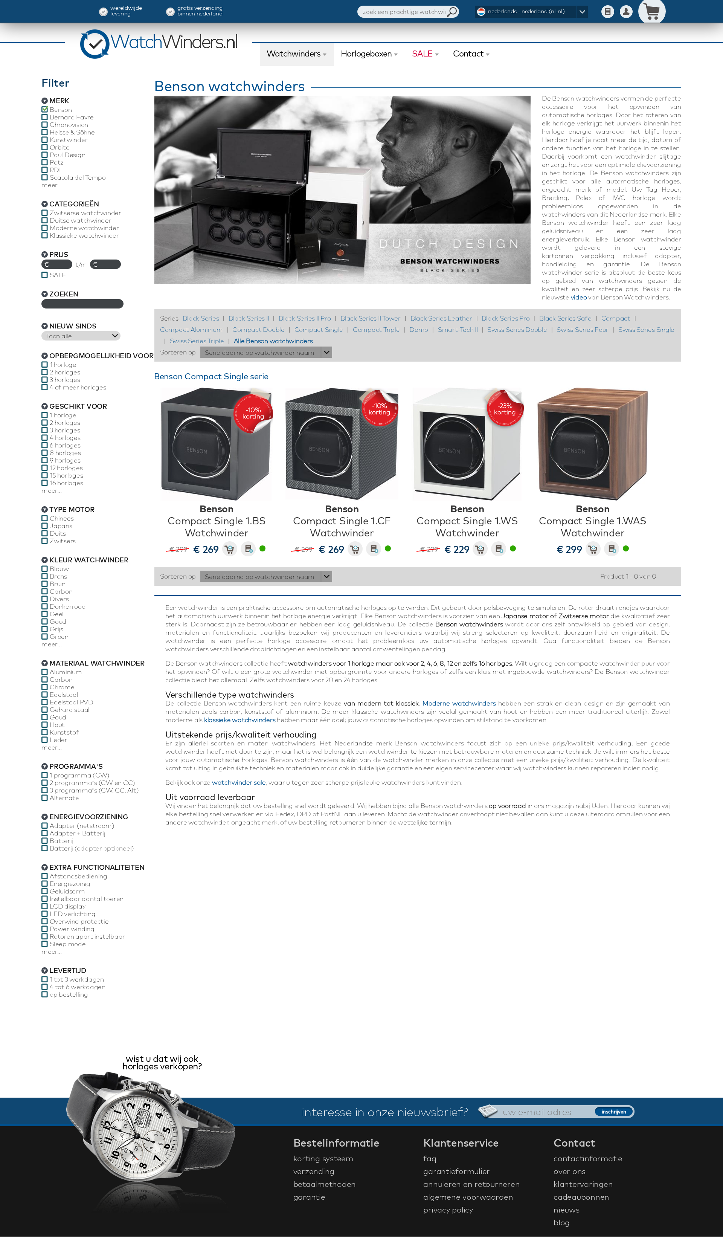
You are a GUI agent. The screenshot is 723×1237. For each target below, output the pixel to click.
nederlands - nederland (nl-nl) (526, 11)
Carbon (61, 591)
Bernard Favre (72, 117)
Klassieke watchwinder (84, 235)
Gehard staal (70, 709)
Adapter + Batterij (77, 833)
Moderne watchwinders (459, 703)
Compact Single (318, 329)
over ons (570, 1171)
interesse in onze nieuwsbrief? (385, 1111)
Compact (615, 318)
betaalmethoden (324, 1184)
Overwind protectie (79, 921)
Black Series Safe (565, 318)
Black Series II (249, 318)
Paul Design (67, 155)
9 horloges (65, 460)
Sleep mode (68, 944)
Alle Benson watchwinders (273, 341)
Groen (59, 636)
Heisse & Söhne (72, 132)
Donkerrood (68, 606)
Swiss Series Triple (197, 341)
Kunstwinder (68, 140)
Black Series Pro (505, 318)
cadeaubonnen (581, 1197)
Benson (61, 109)
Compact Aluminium (191, 329)
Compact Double (258, 329)
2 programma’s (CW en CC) (92, 782)
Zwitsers (63, 541)
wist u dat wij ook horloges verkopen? (161, 1063)
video (579, 297)
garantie (309, 1197)
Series (169, 318)
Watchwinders (293, 53)
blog (562, 1222)
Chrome (62, 687)
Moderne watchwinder (84, 228)
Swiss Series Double (517, 329)
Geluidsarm (67, 891)
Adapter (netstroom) (82, 825)
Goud (58, 621)
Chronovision (69, 124)
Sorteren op (178, 352)
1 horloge (63, 364)
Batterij (61, 841)
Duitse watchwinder (80, 220)
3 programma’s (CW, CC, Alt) (94, 790)
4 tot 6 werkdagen (77, 987)
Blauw (59, 569)
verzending (314, 1171)
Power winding (72, 929)
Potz (57, 162)
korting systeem (323, 1158)
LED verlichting (72, 914)
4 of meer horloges (78, 387)
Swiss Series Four (583, 329)
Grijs (56, 629)
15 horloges (66, 475)
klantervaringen (583, 1184)
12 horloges (66, 468)
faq (429, 1158)
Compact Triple (376, 329)
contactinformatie (588, 1158)
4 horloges (65, 437)
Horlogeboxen (366, 53)
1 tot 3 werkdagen (77, 979)
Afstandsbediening (78, 876)
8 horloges (65, 453)
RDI (55, 170)
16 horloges (66, 483)
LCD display (67, 906)
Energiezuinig (70, 883)
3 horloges (65, 379)
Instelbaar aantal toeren (87, 899)
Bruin (58, 584)
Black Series (201, 318)
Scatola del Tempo (78, 177)
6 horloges (65, 445)
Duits (58, 533)
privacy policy (448, 1209)
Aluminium (66, 672)
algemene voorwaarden (468, 1197)
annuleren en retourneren (471, 1184)
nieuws (567, 1209)
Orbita (60, 147)
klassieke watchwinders (240, 720)
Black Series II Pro (305, 318)
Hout (57, 724)
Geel (57, 614)
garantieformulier (456, 1171)
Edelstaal (64, 694)
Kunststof (64, 732)
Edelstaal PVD (71, 702)
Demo (418, 329)
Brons (58, 576)
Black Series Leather (441, 318)
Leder (58, 740)
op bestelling (69, 994)
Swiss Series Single (646, 329)
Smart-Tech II (458, 329)
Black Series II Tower (370, 318)
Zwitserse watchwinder (85, 213)
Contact (468, 53)
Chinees (61, 518)
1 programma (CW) (80, 775)
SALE (422, 53)
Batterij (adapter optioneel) (92, 848)
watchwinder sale (239, 782)
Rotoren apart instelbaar (87, 936)
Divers (59, 599)
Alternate (64, 798)
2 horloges (65, 372)
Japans (61, 526)
